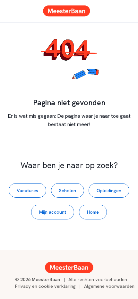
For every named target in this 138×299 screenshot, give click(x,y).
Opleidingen (109, 190)
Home (93, 212)
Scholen (67, 190)
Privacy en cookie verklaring (45, 286)
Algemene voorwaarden (109, 286)
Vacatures (27, 190)
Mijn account (52, 212)
